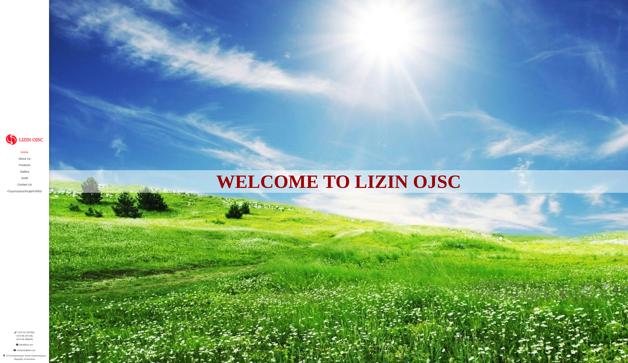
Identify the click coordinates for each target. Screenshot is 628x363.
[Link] (24, 139)
